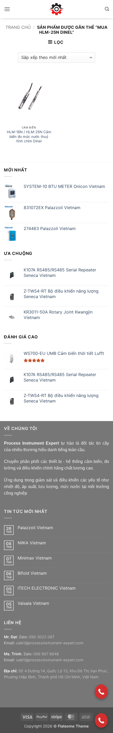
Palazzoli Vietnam (35, 527)
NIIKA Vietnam (32, 542)
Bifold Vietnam (32, 573)
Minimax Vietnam (35, 558)
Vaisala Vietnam (33, 603)
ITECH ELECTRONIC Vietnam (47, 588)
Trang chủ (18, 27)
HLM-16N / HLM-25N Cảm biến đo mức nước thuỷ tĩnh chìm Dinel (29, 136)
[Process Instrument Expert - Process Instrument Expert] (57, 9)
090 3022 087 (41, 637)
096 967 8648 (46, 654)
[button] (7, 9)
